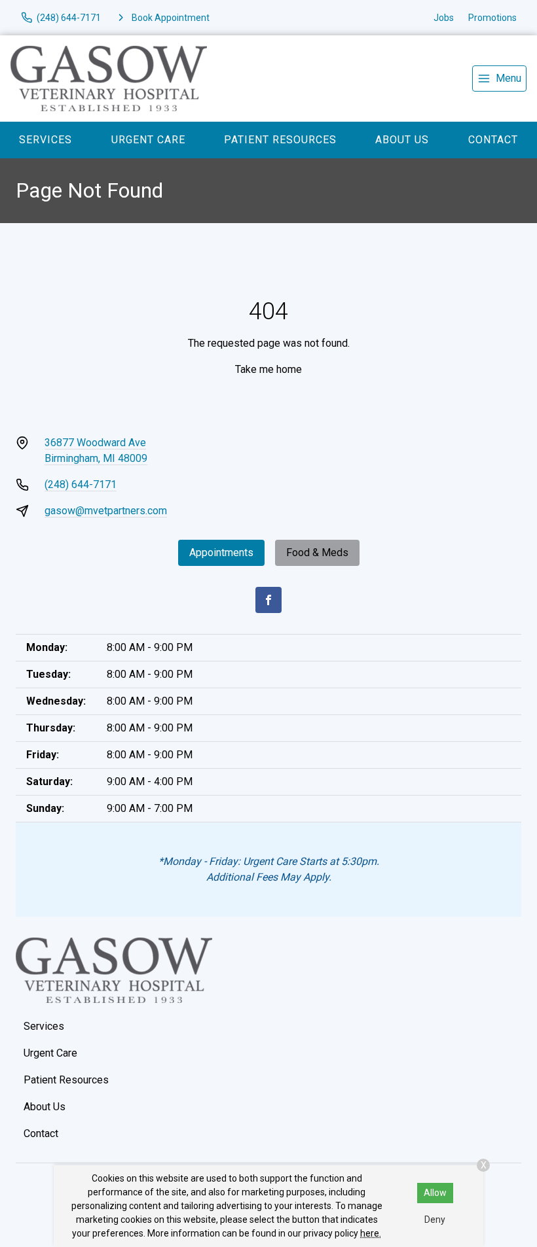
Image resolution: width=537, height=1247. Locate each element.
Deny (434, 1219)
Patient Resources (280, 139)
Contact (493, 139)
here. (370, 1233)
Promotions (492, 17)
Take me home (268, 369)
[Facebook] (268, 600)
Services (45, 139)
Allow (435, 1192)
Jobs (444, 17)
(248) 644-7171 (81, 484)
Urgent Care (148, 139)
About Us (402, 139)
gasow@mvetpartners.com (106, 510)
